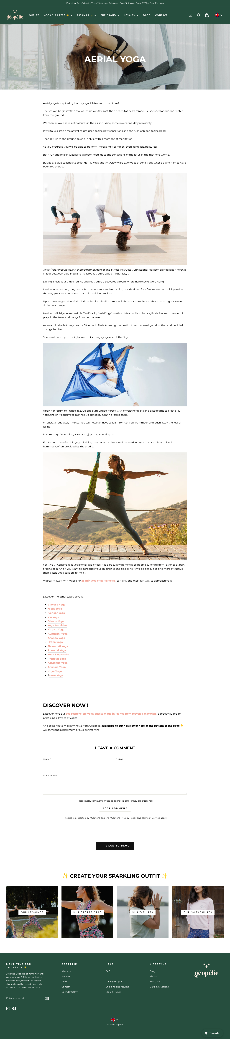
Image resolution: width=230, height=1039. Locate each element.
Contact (161, 15)
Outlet (34, 15)
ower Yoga (56, 675)
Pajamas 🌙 (85, 15)
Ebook (153, 976)
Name (47, 759)
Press (64, 981)
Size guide (155, 981)
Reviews (65, 976)
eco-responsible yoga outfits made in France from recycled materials (111, 713)
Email (120, 759)
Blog (147, 15)
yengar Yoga (57, 612)
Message (50, 775)
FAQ (108, 971)
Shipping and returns (117, 986)
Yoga (108, 51)
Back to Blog (117, 845)
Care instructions (159, 986)
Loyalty (130, 15)
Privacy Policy (128, 818)
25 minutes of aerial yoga (98, 580)
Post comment (115, 808)
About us (66, 971)
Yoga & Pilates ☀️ (57, 15)
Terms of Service (151, 818)
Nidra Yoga (55, 608)
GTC (108, 976)
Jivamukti (58, 646)
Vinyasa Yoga (56, 604)
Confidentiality (69, 992)
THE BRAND (109, 15)
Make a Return (113, 992)
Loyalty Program (115, 981)
